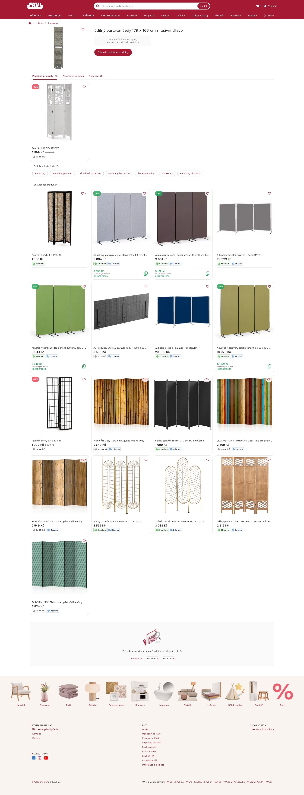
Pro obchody (149, 751)
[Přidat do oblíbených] (83, 29)
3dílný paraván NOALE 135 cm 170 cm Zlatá (117, 521)
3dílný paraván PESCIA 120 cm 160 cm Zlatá (179, 521)
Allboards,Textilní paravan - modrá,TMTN (177, 347)
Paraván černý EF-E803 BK (47, 440)
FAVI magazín (149, 747)
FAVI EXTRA (148, 756)
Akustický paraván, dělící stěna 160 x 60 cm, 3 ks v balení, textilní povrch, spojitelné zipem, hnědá (210, 255)
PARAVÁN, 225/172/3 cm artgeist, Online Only (118, 440)
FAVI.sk (170, 782)
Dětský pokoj (235, 705)
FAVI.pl (179, 782)
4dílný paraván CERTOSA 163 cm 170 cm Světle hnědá (247, 521)
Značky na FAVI (150, 738)
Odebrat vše (136, 658)
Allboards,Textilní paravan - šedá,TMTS (238, 255)
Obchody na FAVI (151, 733)
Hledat (203, 6)
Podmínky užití (150, 760)
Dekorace (45, 705)
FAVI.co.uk (238, 782)
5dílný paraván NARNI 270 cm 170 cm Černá (179, 440)
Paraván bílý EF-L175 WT (45, 148)
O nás (145, 729)
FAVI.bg (250, 782)
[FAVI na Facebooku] (33, 758)
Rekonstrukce (116, 705)
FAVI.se (227, 782)
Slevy (283, 705)
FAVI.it (218, 782)
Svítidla (93, 705)
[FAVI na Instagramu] (39, 758)
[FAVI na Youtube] (46, 758)
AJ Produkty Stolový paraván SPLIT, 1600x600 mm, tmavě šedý (128, 347)
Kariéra (36, 738)
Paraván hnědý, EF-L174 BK (46, 255)
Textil (68, 705)
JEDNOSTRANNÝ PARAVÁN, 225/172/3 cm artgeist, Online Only (252, 440)
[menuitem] (35, 15)
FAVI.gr (259, 782)
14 (208, 379)
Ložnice (39, 23)
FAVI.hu (198, 782)
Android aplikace (265, 729)
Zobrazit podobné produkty (113, 52)
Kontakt (36, 733)
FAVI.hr (208, 782)
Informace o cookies (153, 764)
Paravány (53, 23)
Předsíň (259, 705)
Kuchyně (140, 705)
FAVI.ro (189, 782)
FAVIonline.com (40, 782)
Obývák (188, 705)
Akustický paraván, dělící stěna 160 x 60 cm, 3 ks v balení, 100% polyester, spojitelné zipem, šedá (147, 255)
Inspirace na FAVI (151, 742)
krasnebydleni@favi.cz (47, 729)
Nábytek (21, 705)
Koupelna (164, 705)
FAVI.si (268, 782)
